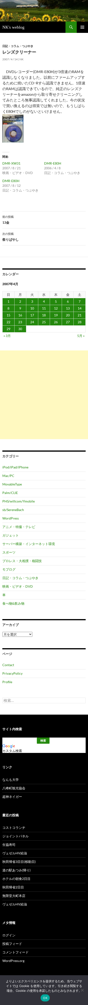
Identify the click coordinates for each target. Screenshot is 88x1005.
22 (8, 322)
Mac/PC (8, 476)
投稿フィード (12, 944)
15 (8, 315)
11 (44, 308)
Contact (8, 665)
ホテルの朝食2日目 (16, 879)
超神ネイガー (12, 797)
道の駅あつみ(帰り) (16, 870)
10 (32, 308)
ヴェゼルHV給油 (14, 853)
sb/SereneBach (13, 510)
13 (68, 308)
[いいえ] (82, 990)
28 (79, 322)
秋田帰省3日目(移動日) (19, 862)
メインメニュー (82, 27)
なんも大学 (10, 780)
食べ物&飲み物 (13, 603)
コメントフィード (15, 952)
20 (68, 315)
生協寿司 (8, 845)
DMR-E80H (52, 163)
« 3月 (7, 336)
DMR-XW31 (11, 163)
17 (32, 315)
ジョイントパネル (15, 836)
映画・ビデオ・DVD (17, 586)
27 (68, 322)
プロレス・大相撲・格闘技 (22, 561)
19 (56, 315)
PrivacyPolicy (12, 673)
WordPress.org (13, 961)
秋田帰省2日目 (13, 887)
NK (21, 59)
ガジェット (10, 535)
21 (79, 315)
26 (56, 322)
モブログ (8, 569)
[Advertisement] (44, 394)
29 (8, 329)
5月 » (80, 336)
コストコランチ (13, 828)
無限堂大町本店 (13, 896)
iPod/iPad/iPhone (15, 467)
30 (20, 329)
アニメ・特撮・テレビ (18, 527)
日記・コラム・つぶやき (17, 46)
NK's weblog (13, 27)
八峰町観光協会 (13, 788)
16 (20, 315)
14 (79, 308)
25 (44, 322)
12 (56, 308)
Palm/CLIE (10, 493)
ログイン (8, 935)
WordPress (10, 518)
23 (20, 322)
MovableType (12, 484)
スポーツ (8, 552)
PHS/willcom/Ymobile (18, 501)
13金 (8, 219)
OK (45, 998)
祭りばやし (10, 236)
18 (44, 315)
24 (32, 322)
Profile (7, 682)
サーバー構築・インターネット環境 (28, 544)
